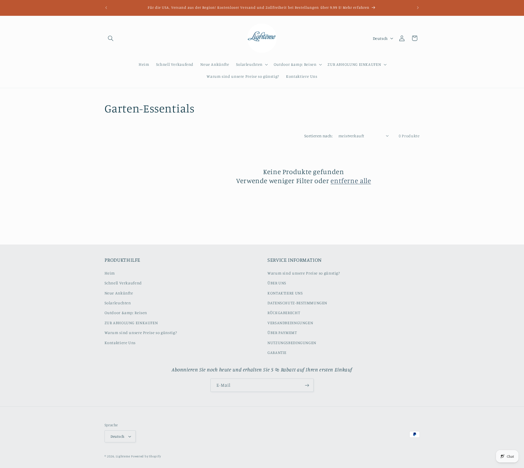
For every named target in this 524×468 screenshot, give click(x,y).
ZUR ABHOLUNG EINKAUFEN (131, 322)
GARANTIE (277, 352)
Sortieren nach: (318, 135)
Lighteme (123, 456)
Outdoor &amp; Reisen (126, 312)
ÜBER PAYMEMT (282, 332)
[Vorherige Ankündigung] (106, 7)
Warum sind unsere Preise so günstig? (141, 332)
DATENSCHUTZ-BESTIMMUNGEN (297, 302)
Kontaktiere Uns (120, 342)
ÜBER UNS (276, 283)
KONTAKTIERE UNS (285, 293)
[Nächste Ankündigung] (418, 7)
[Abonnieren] (307, 385)
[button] (111, 38)
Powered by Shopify (146, 456)
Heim (110, 273)
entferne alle (351, 180)
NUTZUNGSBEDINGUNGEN (291, 342)
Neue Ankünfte (119, 293)
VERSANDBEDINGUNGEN (290, 322)
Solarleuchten (118, 302)
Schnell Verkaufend (123, 283)
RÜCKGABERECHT (283, 312)
